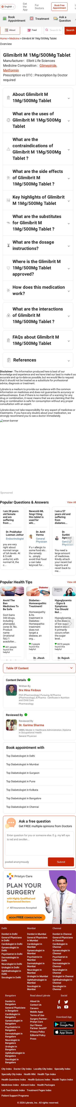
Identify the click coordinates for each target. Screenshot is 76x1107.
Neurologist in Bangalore (12, 1041)
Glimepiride (47, 65)
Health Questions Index (13, 1079)
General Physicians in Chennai (63, 939)
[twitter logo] (66, 1003)
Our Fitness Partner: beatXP (38, 1027)
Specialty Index (62, 1068)
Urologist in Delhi (10, 967)
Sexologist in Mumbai (34, 988)
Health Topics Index (62, 1079)
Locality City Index (43, 1068)
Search (70, 30)
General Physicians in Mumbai (37, 939)
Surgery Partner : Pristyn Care (39, 1020)
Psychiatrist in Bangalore (12, 1028)
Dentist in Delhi (9, 934)
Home (3, 38)
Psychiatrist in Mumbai (34, 958)
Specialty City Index (11, 1074)
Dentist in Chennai (62, 934)
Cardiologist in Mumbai (34, 945)
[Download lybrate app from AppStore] (64, 1034)
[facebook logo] (59, 1003)
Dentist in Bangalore (10, 1003)
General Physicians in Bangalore (15, 1009)
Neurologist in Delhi (11, 964)
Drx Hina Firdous (30, 690)
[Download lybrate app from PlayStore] (64, 1027)
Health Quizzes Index (39, 1079)
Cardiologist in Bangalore (12, 1016)
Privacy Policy (37, 1031)
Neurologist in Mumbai (34, 971)
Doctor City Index (23, 1068)
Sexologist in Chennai (59, 988)
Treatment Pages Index (39, 1090)
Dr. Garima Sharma (31, 725)
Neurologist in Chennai (60, 971)
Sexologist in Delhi (11, 977)
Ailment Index (28, 1085)
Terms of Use (37, 1015)
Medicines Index (10, 1085)
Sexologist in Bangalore (12, 1061)
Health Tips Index (46, 1074)
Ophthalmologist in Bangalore (15, 1054)
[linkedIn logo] (59, 1008)
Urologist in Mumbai (37, 976)
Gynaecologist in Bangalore (14, 1022)
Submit (61, 861)
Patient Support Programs (15, 1095)
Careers (34, 1008)
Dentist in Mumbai (36, 934)
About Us (35, 1001)
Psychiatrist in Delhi (11, 954)
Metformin (11, 70)
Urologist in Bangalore (11, 1048)
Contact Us (36, 1004)
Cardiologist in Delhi (11, 944)
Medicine (14, 38)
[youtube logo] (66, 1008)
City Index (6, 1068)
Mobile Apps (36, 1011)
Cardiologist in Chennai (60, 945)
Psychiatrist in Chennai (60, 958)
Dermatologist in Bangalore (14, 1035)
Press (33, 1038)
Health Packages (46, 1085)
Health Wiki (30, 1074)
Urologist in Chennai (63, 976)
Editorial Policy (37, 1035)
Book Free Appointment (59, 6)
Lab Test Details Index (13, 1090)
